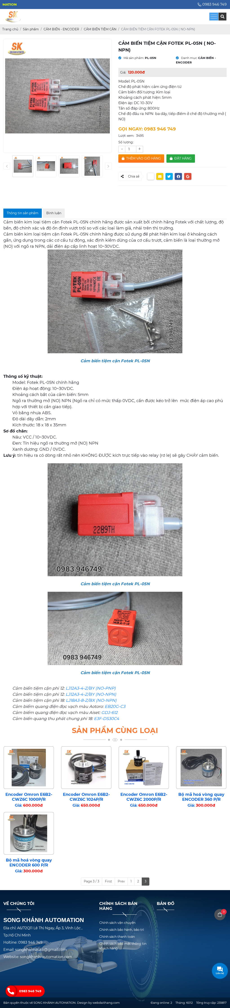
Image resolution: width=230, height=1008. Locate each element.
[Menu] (213, 16)
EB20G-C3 (115, 706)
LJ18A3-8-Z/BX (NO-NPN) (91, 700)
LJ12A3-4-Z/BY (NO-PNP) (91, 688)
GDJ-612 (109, 712)
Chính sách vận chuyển (117, 923)
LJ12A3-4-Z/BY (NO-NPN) (91, 694)
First (108, 881)
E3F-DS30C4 (106, 718)
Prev (121, 881)
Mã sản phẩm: (133, 58)
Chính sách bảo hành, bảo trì (121, 930)
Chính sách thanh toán (117, 937)
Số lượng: (125, 142)
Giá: (123, 72)
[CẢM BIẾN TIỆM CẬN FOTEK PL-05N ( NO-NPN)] (22, 166)
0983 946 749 (30, 991)
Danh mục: (188, 58)
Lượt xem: (126, 136)
